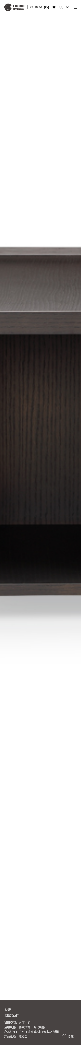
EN (46, 7)
